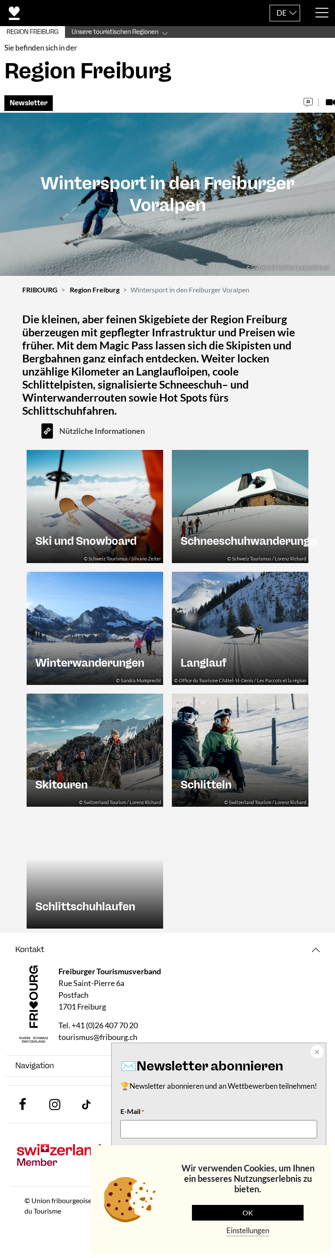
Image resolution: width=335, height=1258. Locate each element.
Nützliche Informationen (102, 431)
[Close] (316, 1052)
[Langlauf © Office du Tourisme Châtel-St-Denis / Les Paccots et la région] (240, 627)
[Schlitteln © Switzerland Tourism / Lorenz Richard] (240, 749)
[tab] (167, 949)
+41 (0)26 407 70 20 (105, 1025)
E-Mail (132, 1111)
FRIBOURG (40, 289)
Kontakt (29, 949)
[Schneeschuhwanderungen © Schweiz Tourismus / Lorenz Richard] (240, 505)
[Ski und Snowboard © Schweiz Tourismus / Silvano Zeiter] (95, 505)
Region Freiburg (95, 289)
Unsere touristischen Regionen (115, 32)
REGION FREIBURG (32, 32)
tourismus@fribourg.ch (97, 1037)
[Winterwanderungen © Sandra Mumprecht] (95, 627)
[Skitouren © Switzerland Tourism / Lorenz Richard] (95, 749)
